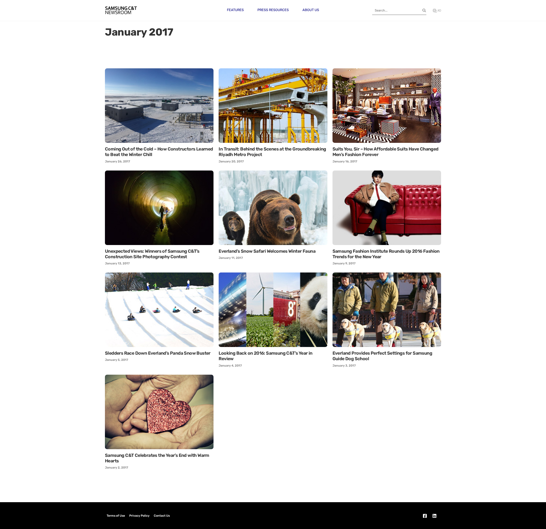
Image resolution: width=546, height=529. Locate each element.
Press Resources (273, 10)
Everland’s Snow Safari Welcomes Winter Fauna (267, 251)
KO (439, 10)
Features (235, 10)
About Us (310, 10)
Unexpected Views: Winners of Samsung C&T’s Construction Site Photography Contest (152, 253)
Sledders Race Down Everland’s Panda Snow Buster (158, 353)
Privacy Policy (139, 516)
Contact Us (162, 516)
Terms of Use (116, 516)
